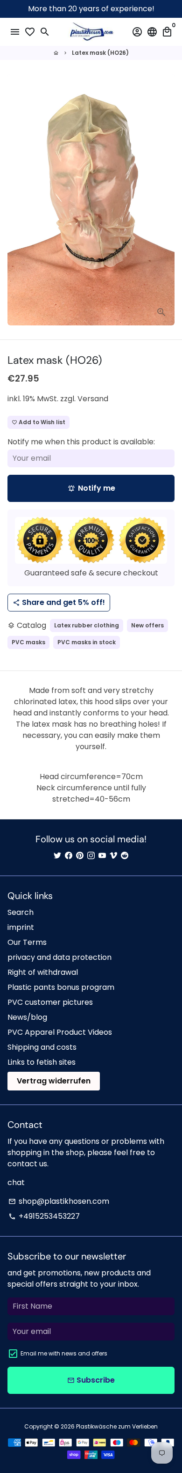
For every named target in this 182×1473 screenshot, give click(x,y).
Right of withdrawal (42, 972)
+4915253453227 (44, 1216)
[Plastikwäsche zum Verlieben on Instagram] (91, 855)
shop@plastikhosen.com (58, 1201)
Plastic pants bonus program (60, 987)
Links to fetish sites (41, 1062)
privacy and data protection (59, 957)
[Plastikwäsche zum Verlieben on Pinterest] (80, 855)
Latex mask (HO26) (100, 53)
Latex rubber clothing (86, 625)
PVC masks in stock (86, 642)
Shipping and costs (42, 1047)
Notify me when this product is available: (81, 441)
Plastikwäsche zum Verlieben (117, 1426)
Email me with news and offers (64, 1353)
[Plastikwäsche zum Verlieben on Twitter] (57, 855)
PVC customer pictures (50, 1002)
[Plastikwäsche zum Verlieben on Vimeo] (113, 855)
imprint (20, 927)
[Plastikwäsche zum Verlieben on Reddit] (124, 855)
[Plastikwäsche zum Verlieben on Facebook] (68, 855)
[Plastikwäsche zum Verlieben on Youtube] (102, 855)
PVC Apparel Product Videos (59, 1032)
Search (20, 912)
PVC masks (28, 642)
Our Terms (27, 942)
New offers (147, 625)
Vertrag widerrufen (54, 1080)
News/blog (27, 1017)
